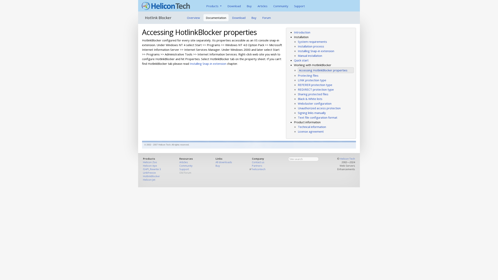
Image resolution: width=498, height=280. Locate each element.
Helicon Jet (149, 179)
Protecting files (308, 75)
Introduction (302, 32)
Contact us (258, 162)
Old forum (185, 172)
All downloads (224, 162)
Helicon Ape (150, 165)
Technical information (312, 127)
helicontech (259, 169)
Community (280, 6)
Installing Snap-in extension (316, 51)
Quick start (301, 60)
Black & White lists (310, 99)
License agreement (311, 131)
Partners (257, 165)
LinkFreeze (149, 172)
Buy (249, 6)
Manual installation (310, 56)
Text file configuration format (317, 117)
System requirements (312, 42)
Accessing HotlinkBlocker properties (323, 70)
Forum (266, 18)
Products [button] (212, 6)
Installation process (311, 46)
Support (299, 6)
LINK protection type (312, 80)
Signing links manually (312, 113)
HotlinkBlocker (151, 176)
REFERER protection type (315, 85)
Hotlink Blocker (158, 17)
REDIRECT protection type (316, 89)
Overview (193, 18)
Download (234, 6)
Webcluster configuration (314, 103)
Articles (262, 6)
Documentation (216, 18)
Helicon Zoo (150, 162)
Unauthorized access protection (319, 108)
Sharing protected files (313, 94)
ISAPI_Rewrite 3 (152, 169)
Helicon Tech (347, 158)
